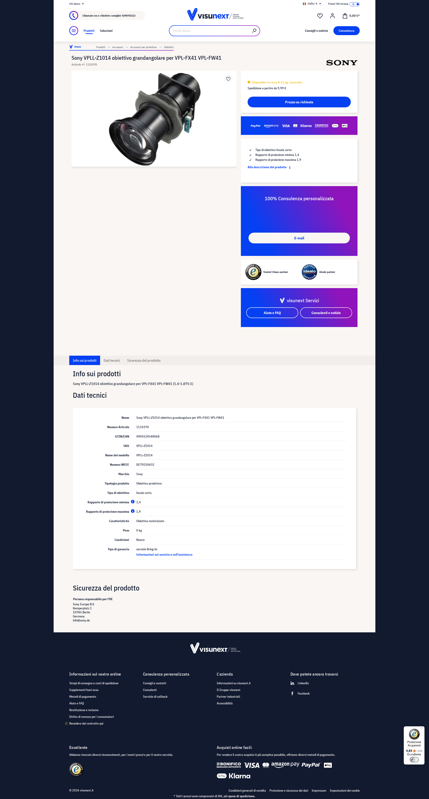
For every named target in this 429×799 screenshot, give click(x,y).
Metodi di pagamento (82, 697)
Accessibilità (225, 703)
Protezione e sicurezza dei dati (288, 790)
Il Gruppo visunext (228, 690)
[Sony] (342, 63)
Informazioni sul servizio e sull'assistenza (164, 554)
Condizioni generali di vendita (247, 790)
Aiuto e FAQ (76, 703)
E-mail (299, 238)
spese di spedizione (241, 796)
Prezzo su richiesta (299, 102)
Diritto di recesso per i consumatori (91, 717)
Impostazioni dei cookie (345, 790)
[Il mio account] (332, 16)
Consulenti (150, 690)
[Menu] (73, 30)
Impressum (319, 790)
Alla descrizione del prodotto (267, 167)
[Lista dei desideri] (320, 16)
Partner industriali (228, 697)
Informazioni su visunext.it (234, 683)
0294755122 (128, 15)
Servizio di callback (155, 697)
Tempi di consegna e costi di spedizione (93, 683)
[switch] (414, 759)
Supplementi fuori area (84, 690)
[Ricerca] (254, 30)
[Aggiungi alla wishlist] (228, 78)
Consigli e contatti (154, 683)
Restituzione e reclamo (84, 710)
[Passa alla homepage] (214, 15)
